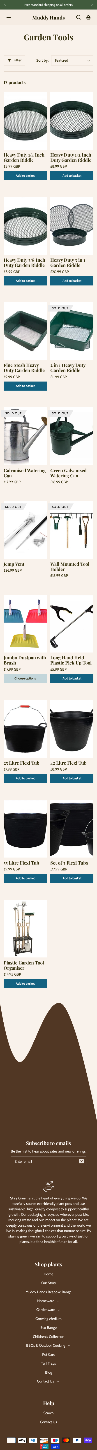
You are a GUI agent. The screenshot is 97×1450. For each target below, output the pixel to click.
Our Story (48, 1283)
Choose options (25, 678)
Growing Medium (48, 1319)
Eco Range (48, 1327)
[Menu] (9, 17)
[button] (78, 17)
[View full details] (25, 121)
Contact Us (48, 1422)
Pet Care (48, 1354)
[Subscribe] (81, 1161)
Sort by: (42, 60)
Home (48, 1274)
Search (48, 1413)
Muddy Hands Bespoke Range (48, 1292)
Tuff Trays (48, 1363)
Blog (48, 1372)
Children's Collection (48, 1336)
